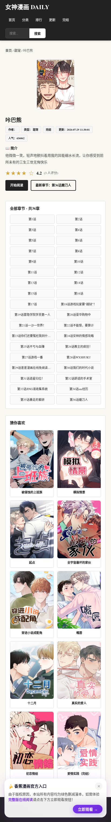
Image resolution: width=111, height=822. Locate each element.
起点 (32, 562)
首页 (12, 20)
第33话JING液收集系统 (32, 389)
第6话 (78, 240)
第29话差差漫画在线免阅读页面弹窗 (33, 368)
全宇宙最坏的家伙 (79, 562)
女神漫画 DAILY (27, 6)
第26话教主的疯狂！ (78, 346)
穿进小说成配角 (32, 633)
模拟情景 (79, 492)
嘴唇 (79, 633)
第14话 (78, 283)
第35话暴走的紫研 (32, 400)
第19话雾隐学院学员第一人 (32, 315)
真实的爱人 (79, 703)
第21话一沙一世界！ (32, 325)
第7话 (32, 251)
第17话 (32, 304)
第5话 (32, 240)
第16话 (78, 293)
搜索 (37, 34)
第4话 (78, 230)
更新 (52, 20)
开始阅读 (16, 185)
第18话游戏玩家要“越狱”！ (78, 304)
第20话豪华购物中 (79, 315)
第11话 (32, 272)
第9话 (32, 261)
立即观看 (88, 808)
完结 (66, 20)
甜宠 (18, 50)
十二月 (31, 703)
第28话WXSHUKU (79, 357)
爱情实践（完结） (79, 774)
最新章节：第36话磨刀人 (53, 185)
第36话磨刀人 (79, 400)
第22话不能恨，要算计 (79, 325)
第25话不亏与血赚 (32, 346)
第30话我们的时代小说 (79, 368)
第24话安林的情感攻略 (79, 336)
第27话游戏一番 (32, 357)
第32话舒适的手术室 (78, 378)
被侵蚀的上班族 (32, 492)
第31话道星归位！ (32, 378)
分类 (25, 20)
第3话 (32, 230)
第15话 (32, 293)
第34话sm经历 (79, 389)
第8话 (78, 251)
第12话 (78, 272)
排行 (39, 20)
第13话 (32, 283)
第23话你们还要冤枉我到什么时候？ (33, 336)
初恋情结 (32, 774)
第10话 (78, 261)
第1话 (32, 219)
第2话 (78, 219)
